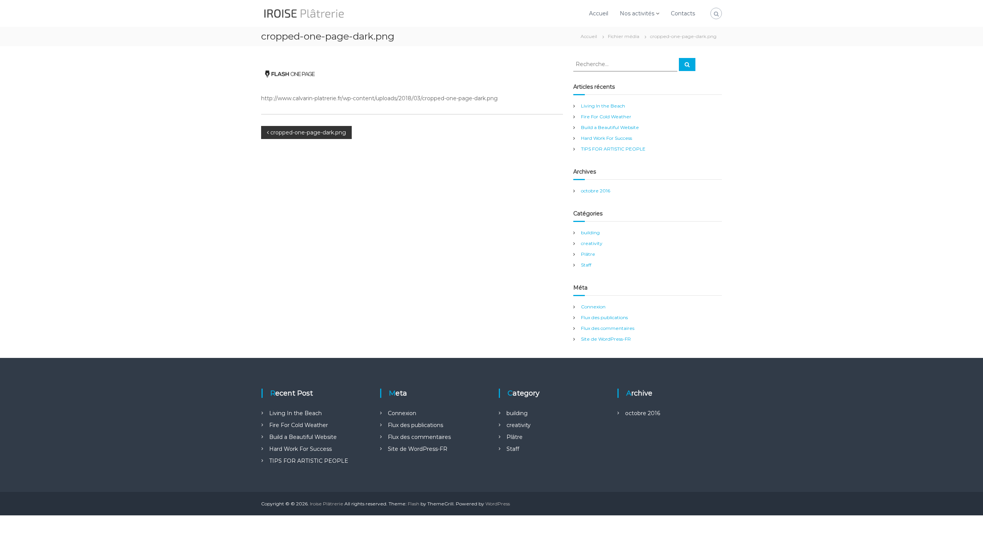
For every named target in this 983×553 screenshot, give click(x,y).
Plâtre (588, 254)
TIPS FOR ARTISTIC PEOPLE (613, 149)
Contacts (683, 13)
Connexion (593, 307)
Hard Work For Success (606, 138)
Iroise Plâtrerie (326, 504)
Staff (586, 265)
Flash (413, 504)
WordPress (497, 504)
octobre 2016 (595, 191)
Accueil (598, 13)
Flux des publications (604, 317)
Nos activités (637, 13)
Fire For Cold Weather (606, 116)
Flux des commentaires (607, 328)
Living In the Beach (603, 106)
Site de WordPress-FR (606, 339)
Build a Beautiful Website (610, 127)
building (590, 232)
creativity (591, 243)
